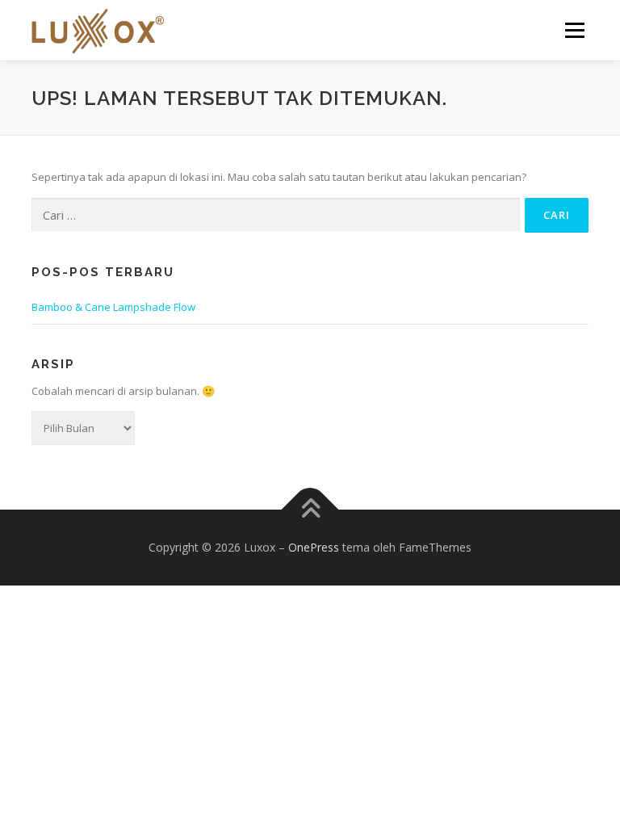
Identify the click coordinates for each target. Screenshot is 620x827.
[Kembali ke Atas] (310, 510)
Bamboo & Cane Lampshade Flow (113, 307)
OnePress (313, 547)
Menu (574, 30)
